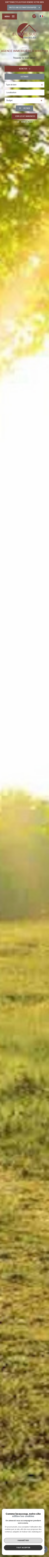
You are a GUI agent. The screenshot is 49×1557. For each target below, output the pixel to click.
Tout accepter (23, 1547)
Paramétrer (23, 1540)
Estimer (24, 77)
